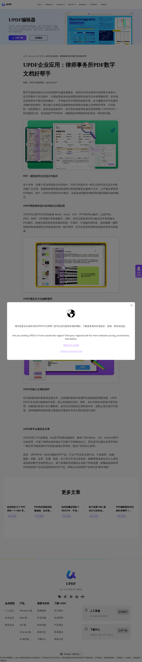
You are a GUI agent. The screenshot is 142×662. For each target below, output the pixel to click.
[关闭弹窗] (131, 305)
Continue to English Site (71, 351)
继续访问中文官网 (71, 345)
